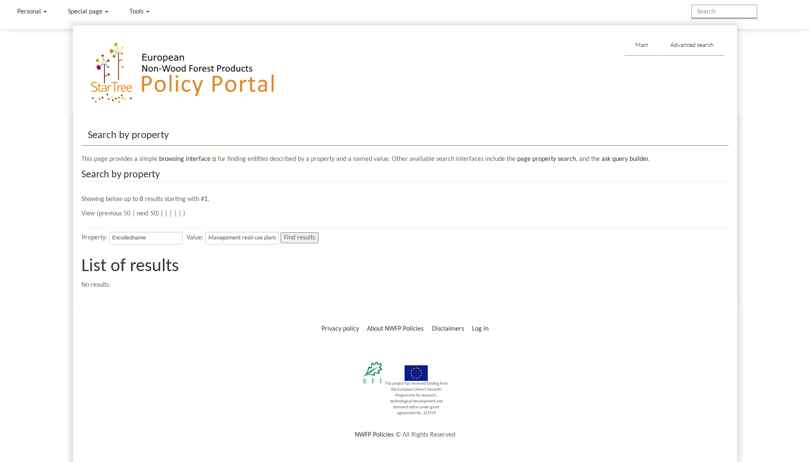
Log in (480, 329)
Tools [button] (137, 11)
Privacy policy (340, 329)
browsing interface (185, 159)
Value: (194, 237)
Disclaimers (448, 329)
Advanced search (692, 44)
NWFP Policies (374, 435)
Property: (94, 237)
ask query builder (625, 159)
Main (641, 44)
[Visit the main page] (194, 73)
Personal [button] (30, 11)
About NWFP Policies (395, 329)
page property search (546, 159)
